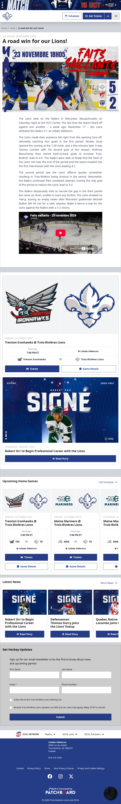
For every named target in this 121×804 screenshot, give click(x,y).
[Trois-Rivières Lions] (7, 16)
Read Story (62, 458)
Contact (20, 768)
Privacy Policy (34, 768)
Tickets (34, 368)
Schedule (73, 16)
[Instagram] (60, 776)
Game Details (91, 368)
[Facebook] (50, 776)
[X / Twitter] (71, 776)
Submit (60, 717)
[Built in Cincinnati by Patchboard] (60, 791)
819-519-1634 (55, 757)
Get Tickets (95, 16)
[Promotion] (60, 5)
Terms (47, 768)
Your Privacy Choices (64, 768)
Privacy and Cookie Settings (91, 768)
